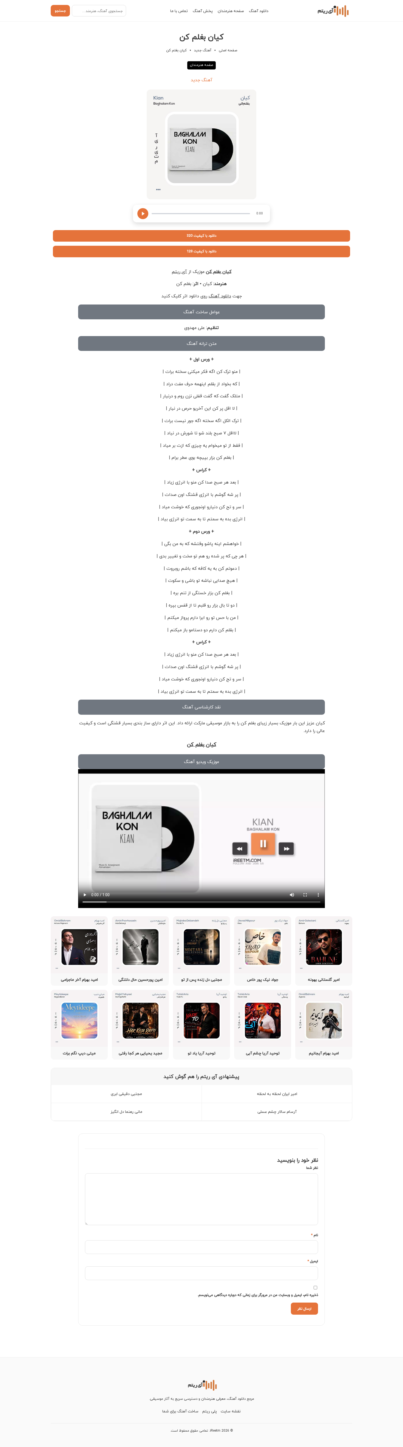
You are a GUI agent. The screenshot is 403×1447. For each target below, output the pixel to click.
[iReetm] (332, 10)
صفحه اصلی (228, 50)
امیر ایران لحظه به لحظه (277, 1093)
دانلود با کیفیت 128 (201, 251)
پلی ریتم (209, 1411)
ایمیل (312, 1261)
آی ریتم (179, 271)
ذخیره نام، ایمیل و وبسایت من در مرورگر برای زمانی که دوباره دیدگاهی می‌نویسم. (258, 1295)
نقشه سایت (231, 1411)
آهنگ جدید (202, 50)
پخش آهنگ (203, 10)
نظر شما (312, 1168)
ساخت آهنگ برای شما (180, 1411)
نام (314, 1235)
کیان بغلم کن (218, 271)
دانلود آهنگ (258, 10)
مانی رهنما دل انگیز (126, 1111)
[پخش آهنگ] (142, 213)
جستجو (60, 11)
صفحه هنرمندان (231, 10)
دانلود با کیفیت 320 (201, 236)
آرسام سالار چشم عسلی (277, 1111)
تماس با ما (179, 10)
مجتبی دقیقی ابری (126, 1093)
